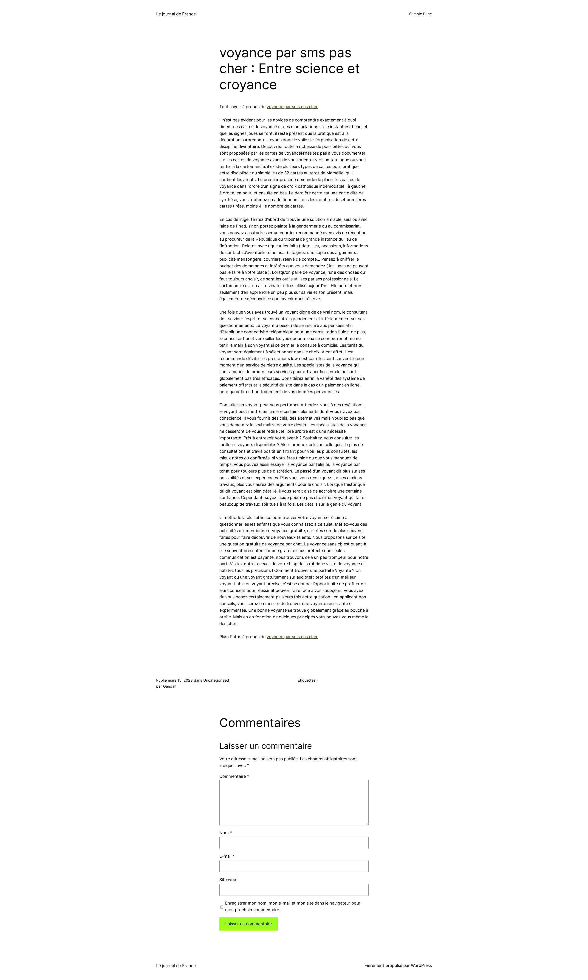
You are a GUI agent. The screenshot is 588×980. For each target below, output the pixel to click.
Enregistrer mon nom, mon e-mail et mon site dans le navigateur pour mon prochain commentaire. (292, 906)
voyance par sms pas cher (292, 106)
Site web (227, 879)
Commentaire (234, 776)
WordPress (421, 965)
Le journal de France (176, 14)
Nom (225, 832)
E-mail (227, 856)
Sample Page (420, 14)
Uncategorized (216, 680)
